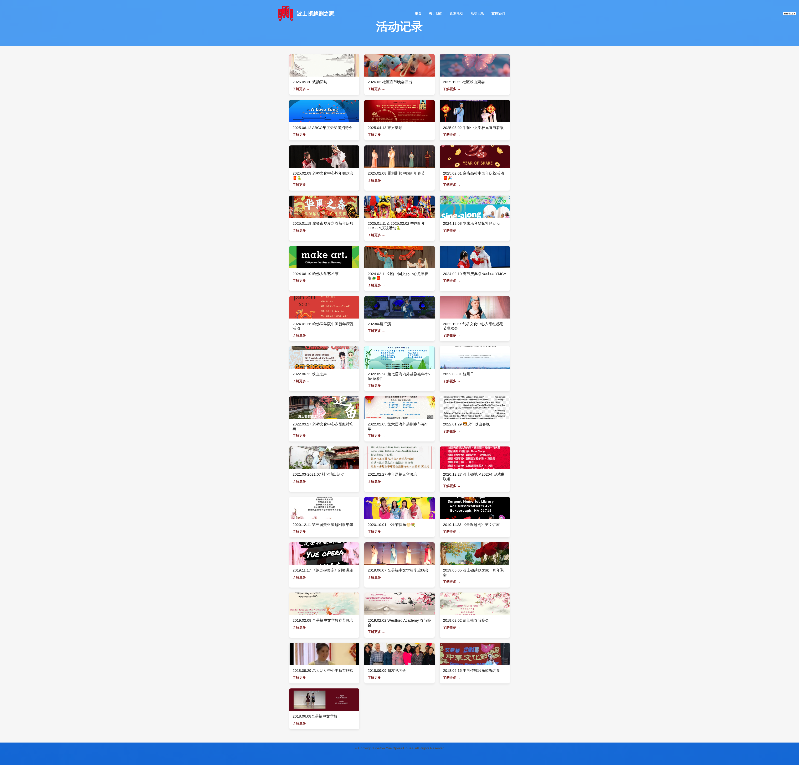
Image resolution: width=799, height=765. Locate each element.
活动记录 (477, 13)
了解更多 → (301, 89)
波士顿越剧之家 (316, 13)
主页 (418, 13)
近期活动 (456, 13)
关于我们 (435, 13)
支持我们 (498, 13)
